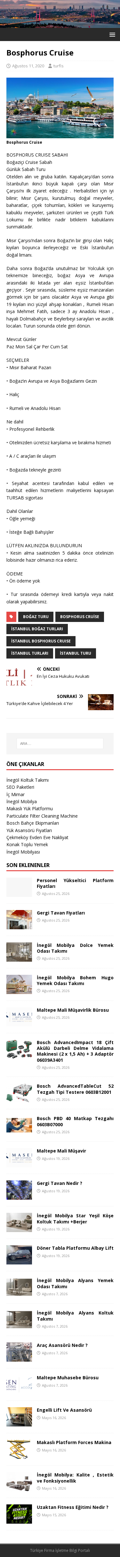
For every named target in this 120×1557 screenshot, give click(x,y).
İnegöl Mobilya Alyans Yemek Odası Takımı (75, 1283)
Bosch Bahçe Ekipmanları (32, 823)
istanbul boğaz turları (37, 629)
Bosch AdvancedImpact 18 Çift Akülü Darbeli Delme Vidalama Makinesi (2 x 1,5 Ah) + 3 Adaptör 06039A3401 (75, 1051)
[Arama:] (60, 743)
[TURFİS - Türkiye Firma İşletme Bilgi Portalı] (60, 24)
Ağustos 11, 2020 (28, 66)
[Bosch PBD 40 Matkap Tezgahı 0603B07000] (19, 1131)
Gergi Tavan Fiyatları (61, 913)
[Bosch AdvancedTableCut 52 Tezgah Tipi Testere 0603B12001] (19, 1099)
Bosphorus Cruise (79, 616)
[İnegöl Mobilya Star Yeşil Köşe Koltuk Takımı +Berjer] (19, 1228)
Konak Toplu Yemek (27, 844)
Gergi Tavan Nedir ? (59, 1183)
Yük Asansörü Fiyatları (29, 830)
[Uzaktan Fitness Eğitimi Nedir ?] (19, 1520)
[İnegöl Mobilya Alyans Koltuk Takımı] (19, 1326)
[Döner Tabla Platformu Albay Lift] (19, 1261)
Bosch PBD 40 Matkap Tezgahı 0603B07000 (75, 1121)
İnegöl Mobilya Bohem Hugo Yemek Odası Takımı (75, 980)
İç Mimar (15, 794)
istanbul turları (29, 653)
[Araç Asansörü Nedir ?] (19, 1358)
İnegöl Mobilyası (23, 852)
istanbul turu (75, 653)
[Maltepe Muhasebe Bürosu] (19, 1390)
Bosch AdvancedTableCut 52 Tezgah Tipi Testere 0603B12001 (75, 1089)
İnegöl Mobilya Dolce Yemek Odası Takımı (75, 948)
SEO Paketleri (20, 787)
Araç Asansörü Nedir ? (62, 1345)
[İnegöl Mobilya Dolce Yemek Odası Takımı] (19, 958)
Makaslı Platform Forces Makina (74, 1442)
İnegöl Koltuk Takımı (27, 780)
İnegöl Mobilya (21, 801)
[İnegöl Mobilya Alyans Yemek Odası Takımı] (19, 1293)
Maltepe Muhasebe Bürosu (68, 1377)
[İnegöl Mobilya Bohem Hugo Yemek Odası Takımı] (19, 990)
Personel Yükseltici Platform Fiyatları (75, 883)
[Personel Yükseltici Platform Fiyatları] (19, 893)
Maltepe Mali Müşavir (61, 1151)
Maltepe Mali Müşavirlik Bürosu (73, 1010)
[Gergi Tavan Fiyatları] (19, 926)
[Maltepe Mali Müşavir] (19, 1164)
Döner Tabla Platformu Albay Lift (75, 1248)
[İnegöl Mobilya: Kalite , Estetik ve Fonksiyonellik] (19, 1488)
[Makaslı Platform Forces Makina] (19, 1455)
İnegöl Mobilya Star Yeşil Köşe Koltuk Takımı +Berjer (75, 1218)
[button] (111, 34)
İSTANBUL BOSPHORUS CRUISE (41, 641)
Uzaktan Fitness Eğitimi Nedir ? (72, 1507)
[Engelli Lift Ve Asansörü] (19, 1423)
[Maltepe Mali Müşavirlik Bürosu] (19, 1023)
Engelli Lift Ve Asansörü (64, 1410)
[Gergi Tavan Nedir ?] (19, 1196)
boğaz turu (36, 616)
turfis (58, 66)
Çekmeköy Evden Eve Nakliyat (37, 837)
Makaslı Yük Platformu (29, 808)
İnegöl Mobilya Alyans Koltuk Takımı (75, 1316)
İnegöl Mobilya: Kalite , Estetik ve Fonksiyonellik (75, 1478)
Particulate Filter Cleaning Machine (42, 816)
